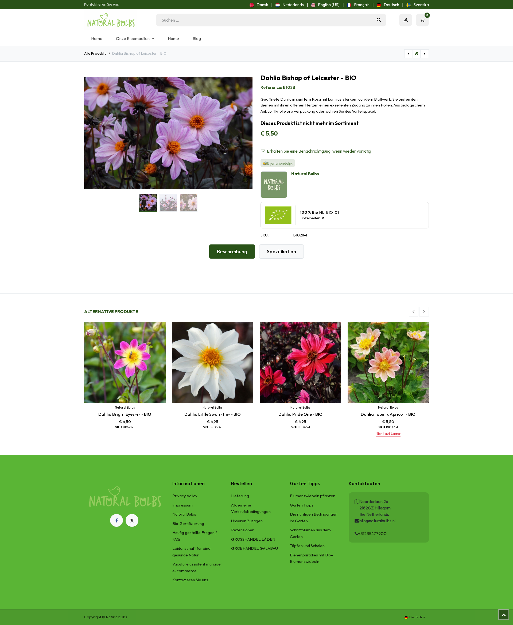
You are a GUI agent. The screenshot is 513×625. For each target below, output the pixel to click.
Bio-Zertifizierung (188, 523)
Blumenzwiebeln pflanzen (312, 495)
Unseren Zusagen (247, 520)
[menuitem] (259, 5)
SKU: (265, 235)
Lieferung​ (240, 495)
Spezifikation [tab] (281, 251)
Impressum (182, 505)
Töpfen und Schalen (307, 545)
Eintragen (405, 20)
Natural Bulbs (184, 514)
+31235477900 (372, 533)
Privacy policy (184, 495)
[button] (92, 133)
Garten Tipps (301, 505)
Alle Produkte (95, 53)
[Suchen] (378, 20)
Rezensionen (242, 529)
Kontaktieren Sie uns (101, 4)
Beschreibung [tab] (232, 251)
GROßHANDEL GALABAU (254, 548)
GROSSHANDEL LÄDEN (253, 539)
